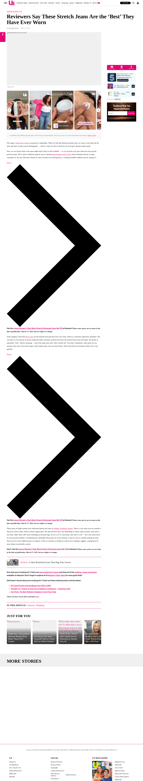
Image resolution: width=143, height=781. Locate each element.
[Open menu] (5, 3)
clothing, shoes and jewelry (86, 572)
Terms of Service (56, 762)
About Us (12, 762)
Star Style (43, 3)
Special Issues (120, 771)
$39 (61, 328)
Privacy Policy (56, 765)
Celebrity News (22, 3)
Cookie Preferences (57, 771)
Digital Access (120, 762)
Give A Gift (119, 768)
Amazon (31, 605)
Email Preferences (15, 771)
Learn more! (91, 135)
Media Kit (12, 774)
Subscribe (125, 3)
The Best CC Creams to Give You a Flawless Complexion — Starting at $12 (40, 589)
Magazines (79, 3)
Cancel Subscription (122, 777)
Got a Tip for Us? (15, 768)
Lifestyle (51, 3)
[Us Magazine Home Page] (12, 3)
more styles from (46, 572)
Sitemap (12, 777)
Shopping (64, 3)
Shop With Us (14, 11)
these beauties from (59, 154)
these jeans (29, 337)
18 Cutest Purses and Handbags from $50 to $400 (31, 586)
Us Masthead (13, 765)
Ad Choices (55, 779)
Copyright (54, 768)
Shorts (94, 3)
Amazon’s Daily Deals (56, 575)
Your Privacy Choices (55, 775)
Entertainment (34, 3)
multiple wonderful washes (63, 528)
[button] (133, 3)
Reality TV (87, 3)
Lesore (68, 154)
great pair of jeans (22, 143)
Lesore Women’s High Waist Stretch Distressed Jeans (34, 328)
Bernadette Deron (13, 28)
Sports (57, 3)
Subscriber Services (122, 774)
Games (71, 3)
